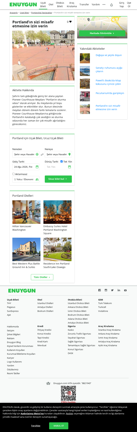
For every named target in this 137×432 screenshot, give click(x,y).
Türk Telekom (105, 303)
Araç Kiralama (72, 4)
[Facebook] (99, 290)
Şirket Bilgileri (13, 334)
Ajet (9, 314)
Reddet (69, 413)
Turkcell (102, 307)
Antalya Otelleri (45, 307)
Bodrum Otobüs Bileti (78, 314)
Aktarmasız (21, 174)
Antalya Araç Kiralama (109, 341)
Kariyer (10, 357)
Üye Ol (129, 4)
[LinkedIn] (119, 290)
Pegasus (11, 307)
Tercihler (35, 425)
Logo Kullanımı (14, 361)
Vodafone (103, 311)
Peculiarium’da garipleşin (110, 93)
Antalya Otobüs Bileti (78, 322)
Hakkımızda (13, 326)
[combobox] (25, 154)
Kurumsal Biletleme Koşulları (21, 353)
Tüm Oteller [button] (41, 277)
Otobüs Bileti (60, 4)
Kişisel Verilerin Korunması (20, 346)
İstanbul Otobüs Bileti (78, 303)
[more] (104, 4)
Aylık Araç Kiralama (107, 345)
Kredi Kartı (42, 341)
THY (9, 303)
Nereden (17, 149)
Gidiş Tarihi (18, 161)
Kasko (71, 329)
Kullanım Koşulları (16, 350)
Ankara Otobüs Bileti (78, 307)
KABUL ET (59, 425)
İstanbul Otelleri (45, 303)
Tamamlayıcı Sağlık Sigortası (81, 345)
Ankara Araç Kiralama (108, 333)
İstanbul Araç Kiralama (109, 329)
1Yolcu (23, 179)
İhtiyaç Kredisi (44, 329)
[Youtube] (125, 290)
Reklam (10, 338)
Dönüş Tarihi (51, 161)
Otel (51, 4)
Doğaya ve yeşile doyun (109, 55)
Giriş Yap (121, 4)
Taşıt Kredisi (43, 337)
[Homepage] (23, 4)
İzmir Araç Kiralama (107, 337)
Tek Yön (51, 167)
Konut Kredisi (44, 333)
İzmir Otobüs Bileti (77, 311)
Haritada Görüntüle (101, 33)
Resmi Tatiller (13, 373)
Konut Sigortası (75, 349)
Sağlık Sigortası (75, 341)
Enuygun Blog (14, 342)
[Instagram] (106, 290)
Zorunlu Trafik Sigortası (79, 333)
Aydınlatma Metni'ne (32, 413)
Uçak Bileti (43, 4)
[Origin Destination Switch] (42, 154)
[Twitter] (112, 290)
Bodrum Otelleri (45, 311)
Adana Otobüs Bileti (78, 318)
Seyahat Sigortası (76, 337)
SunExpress (13, 311)
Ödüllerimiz (12, 369)
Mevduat (41, 345)
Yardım (96, 4)
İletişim (10, 330)
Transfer (84, 4)
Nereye (49, 149)
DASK (70, 353)
